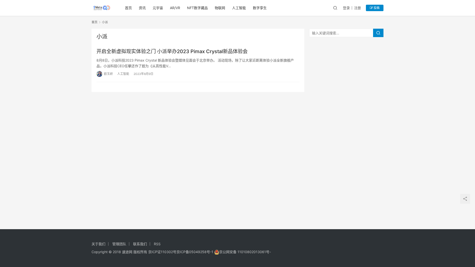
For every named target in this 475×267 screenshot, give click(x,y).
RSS (157, 244)
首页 (128, 8)
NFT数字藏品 (197, 8)
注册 (357, 8)
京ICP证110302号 (162, 252)
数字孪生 (260, 8)
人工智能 (239, 8)
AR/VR (175, 8)
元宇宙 (158, 8)
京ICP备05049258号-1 (195, 252)
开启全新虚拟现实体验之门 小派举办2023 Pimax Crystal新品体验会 (172, 51)
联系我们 (140, 244)
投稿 (376, 8)
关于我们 (98, 244)
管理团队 (119, 244)
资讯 (142, 8)
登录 (346, 8)
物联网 (220, 8)
